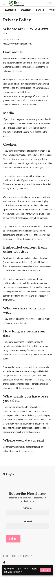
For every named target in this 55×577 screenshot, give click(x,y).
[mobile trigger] (5, 3)
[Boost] (16, 3)
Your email (27, 521)
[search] (41, 3)
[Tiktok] (4, 562)
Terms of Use (18, 571)
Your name (27, 507)
